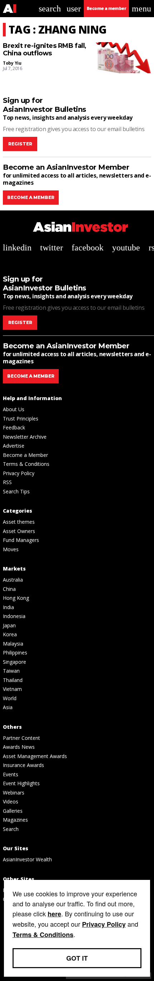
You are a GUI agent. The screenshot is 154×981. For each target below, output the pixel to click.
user (74, 8)
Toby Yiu (12, 63)
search (50, 8)
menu (141, 8)
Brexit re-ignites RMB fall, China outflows (44, 50)
